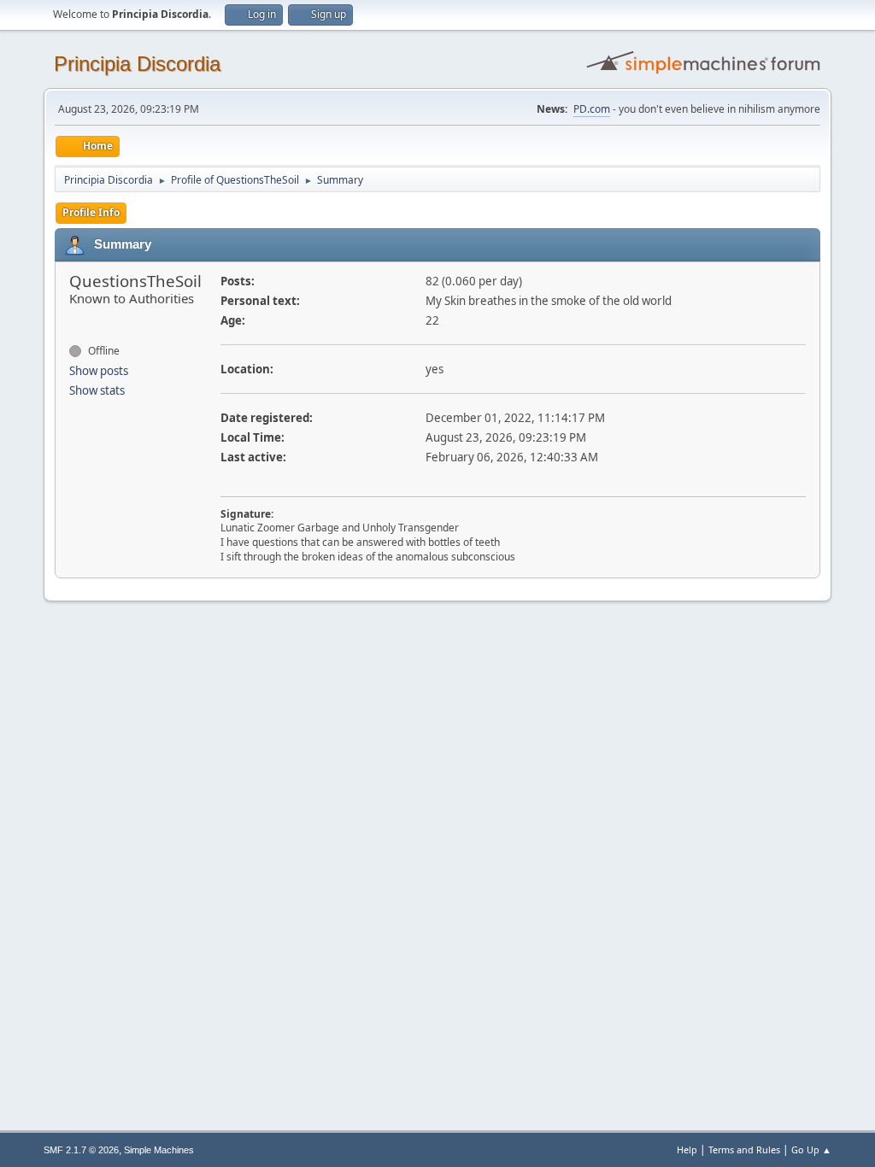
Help (687, 1149)
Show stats (97, 390)
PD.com (591, 109)
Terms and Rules (744, 1149)
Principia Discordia (137, 63)
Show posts (98, 370)
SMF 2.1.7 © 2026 (81, 1150)
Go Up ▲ (811, 1149)
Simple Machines (159, 1150)
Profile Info (91, 212)
